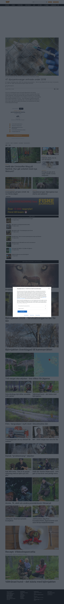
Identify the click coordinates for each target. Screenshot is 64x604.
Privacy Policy (38, 315)
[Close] (49, 289)
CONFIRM (22, 311)
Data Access (32, 315)
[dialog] (32, 302)
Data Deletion (26, 315)
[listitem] (32, 305)
